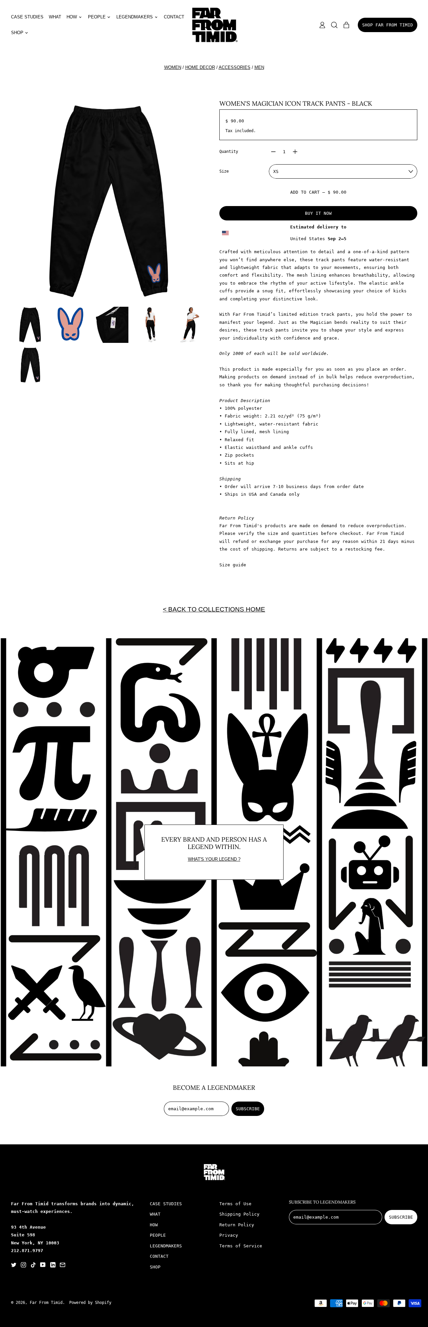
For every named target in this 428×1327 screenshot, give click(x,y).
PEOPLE (158, 1235)
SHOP (155, 1266)
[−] (273, 151)
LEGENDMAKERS (166, 1245)
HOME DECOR (200, 67)
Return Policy (236, 1224)
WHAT (55, 16)
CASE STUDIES (27, 16)
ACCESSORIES (234, 67)
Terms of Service (240, 1245)
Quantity (228, 151)
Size (224, 171)
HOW (154, 1224)
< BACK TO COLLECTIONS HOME (214, 609)
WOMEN (172, 67)
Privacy (228, 1235)
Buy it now (318, 213)
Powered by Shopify (90, 1302)
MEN (259, 67)
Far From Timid (46, 1302)
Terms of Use (235, 1203)
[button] (334, 25)
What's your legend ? (214, 859)
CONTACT (174, 16)
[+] (295, 151)
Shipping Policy (239, 1214)
